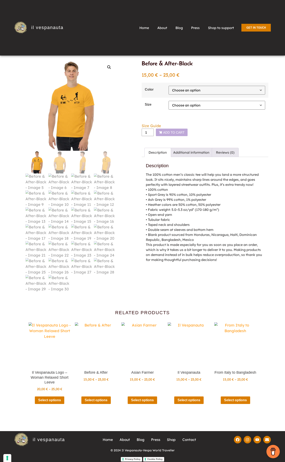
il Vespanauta (47, 27)
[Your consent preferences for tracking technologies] (7, 458)
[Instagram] (247, 439)
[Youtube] (257, 439)
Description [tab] (158, 152)
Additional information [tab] (191, 152)
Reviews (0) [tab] (225, 152)
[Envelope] (267, 439)
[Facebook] (237, 439)
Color (149, 89)
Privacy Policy (132, 459)
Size (148, 104)
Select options (49, 400)
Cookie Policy (155, 459)
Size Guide (151, 125)
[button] (109, 67)
